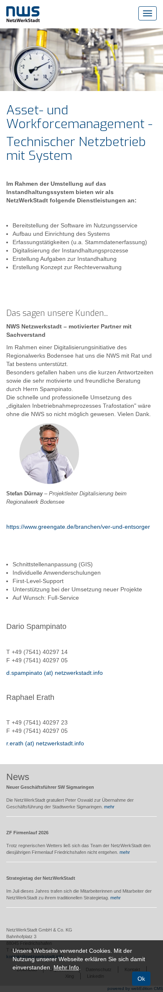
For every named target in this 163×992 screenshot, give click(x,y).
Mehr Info (66, 967)
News (17, 777)
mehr (109, 806)
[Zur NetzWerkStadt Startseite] (23, 13)
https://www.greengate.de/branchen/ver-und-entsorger (78, 526)
